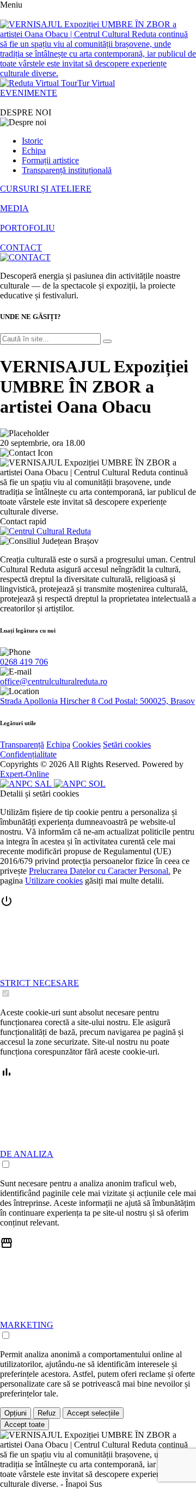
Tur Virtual (96, 83)
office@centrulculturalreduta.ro (53, 681)
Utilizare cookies (54, 880)
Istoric (32, 140)
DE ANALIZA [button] (26, 1154)
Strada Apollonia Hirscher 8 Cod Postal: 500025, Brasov (97, 701)
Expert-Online (24, 774)
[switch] (5, 993)
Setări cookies (127, 744)
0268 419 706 (24, 661)
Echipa (34, 150)
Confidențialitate (28, 754)
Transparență (22, 744)
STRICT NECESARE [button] (39, 983)
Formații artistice (50, 160)
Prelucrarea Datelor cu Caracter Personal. (99, 870)
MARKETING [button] (26, 1324)
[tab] (98, 946)
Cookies (86, 744)
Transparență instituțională (67, 170)
